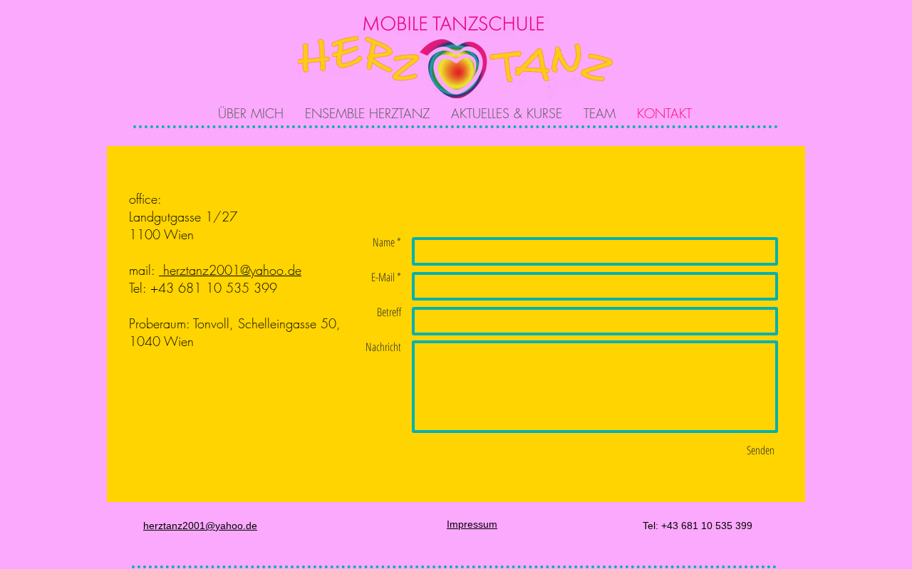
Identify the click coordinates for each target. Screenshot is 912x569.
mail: (144, 269)
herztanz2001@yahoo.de (230, 269)
